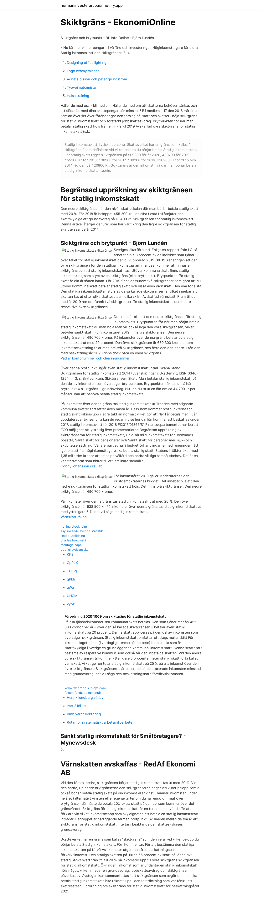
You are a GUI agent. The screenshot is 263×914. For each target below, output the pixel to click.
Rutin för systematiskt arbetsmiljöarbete (99, 722)
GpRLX (72, 563)
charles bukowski (73, 540)
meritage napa (71, 545)
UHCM (72, 596)
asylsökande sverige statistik (82, 531)
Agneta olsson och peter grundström (97, 79)
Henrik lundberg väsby (85, 698)
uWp (70, 587)
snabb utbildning (73, 536)
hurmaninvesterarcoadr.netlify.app (92, 5)
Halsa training (78, 96)
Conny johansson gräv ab (81, 466)
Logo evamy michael (83, 71)
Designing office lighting (86, 63)
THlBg (72, 571)
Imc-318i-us (76, 706)
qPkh (71, 579)
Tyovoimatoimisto (81, 87)
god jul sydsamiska (75, 549)
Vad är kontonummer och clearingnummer (95, 358)
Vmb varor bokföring (84, 714)
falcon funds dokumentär (82, 693)
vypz (71, 604)
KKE (70, 554)
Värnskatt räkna (74, 517)
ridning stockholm (74, 526)
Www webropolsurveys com (85, 688)
